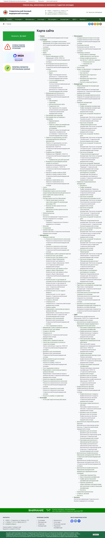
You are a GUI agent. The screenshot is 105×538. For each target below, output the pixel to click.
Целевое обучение (48, 229)
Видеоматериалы (54, 121)
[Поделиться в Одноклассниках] (95, 24)
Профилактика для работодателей (59, 159)
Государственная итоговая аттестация (88, 38)
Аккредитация (78, 84)
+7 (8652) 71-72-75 (52, 12)
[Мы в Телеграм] (79, 520)
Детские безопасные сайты (57, 104)
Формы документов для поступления (53, 359)
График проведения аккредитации (90, 106)
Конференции (84, 65)
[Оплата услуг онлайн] (18, 36)
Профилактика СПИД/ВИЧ (53, 152)
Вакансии (46, 226)
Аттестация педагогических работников (54, 399)
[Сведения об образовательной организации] (18, 47)
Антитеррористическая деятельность (57, 63)
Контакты (46, 215)
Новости (45, 51)
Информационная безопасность (55, 93)
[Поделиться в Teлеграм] (89, 24)
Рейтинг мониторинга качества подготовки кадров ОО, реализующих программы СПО (57, 202)
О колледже (43, 39)
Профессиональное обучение (85, 386)
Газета (45, 187)
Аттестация (43, 397)
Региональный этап (89, 62)
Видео (45, 52)
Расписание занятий (83, 45)
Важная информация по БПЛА (54, 56)
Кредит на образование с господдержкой (89, 69)
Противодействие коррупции (54, 115)
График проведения (86, 187)
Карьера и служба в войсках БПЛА (56, 172)
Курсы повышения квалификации (90, 477)
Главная (42, 36)
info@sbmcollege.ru (63, 14)
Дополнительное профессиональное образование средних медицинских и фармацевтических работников (87, 323)
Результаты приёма (48, 360)
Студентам (41, 524)
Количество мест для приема (54, 255)
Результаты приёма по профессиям (53, 396)
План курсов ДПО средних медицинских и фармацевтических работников (90, 340)
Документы (52, 122)
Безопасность (47, 54)
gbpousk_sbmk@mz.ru (52, 14)
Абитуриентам (44, 235)
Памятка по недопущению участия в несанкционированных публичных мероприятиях (56, 139)
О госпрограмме (85, 71)
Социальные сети (54, 106)
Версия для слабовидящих (95, 12)
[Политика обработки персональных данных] (18, 68)
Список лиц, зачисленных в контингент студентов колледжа (38, 5)
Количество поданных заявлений (52, 379)
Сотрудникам (47, 228)
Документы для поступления (88, 375)
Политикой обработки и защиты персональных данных (62, 536)
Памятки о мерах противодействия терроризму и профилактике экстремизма (59, 126)
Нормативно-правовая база (88, 475)
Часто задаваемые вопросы (54, 325)
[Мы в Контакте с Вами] (75, 520)
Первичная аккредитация (84, 102)
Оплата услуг (81, 67)
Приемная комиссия (49, 237)
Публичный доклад (48, 213)
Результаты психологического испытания (58, 239)
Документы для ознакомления (55, 318)
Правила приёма (51, 307)
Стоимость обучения (52, 300)
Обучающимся (53, 100)
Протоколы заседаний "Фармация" (90, 163)
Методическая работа (49, 189)
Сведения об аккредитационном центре (88, 95)
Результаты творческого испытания (56, 246)
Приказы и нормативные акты (55, 180)
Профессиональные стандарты (89, 331)
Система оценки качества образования (54, 198)
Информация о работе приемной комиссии (58, 253)
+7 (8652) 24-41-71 (61, 12)
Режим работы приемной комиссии (53, 340)
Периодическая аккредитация (85, 283)
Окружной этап (87, 63)
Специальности (50, 301)
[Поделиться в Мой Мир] (98, 24)
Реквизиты (49, 220)
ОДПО (75, 314)
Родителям (52, 102)
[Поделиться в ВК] (92, 24)
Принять (95, 534)
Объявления (46, 49)
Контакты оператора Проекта (88, 82)
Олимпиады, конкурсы (83, 52)
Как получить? (84, 73)
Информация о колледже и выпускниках (54, 41)
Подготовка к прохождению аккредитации (89, 285)
